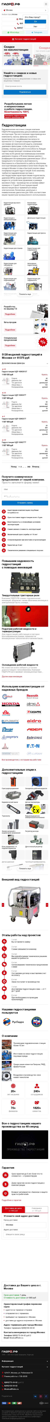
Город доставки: (11, 1220)
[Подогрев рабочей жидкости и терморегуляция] (25, 623)
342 (28, 467)
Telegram (38, 32)
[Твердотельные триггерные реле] (25, 588)
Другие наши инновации (12, 676)
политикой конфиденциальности (13, 1418)
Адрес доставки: (11, 1230)
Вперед (35, 467)
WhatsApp (14, 32)
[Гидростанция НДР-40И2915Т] (25, 378)
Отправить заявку (25, 503)
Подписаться (25, 92)
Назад (14, 467)
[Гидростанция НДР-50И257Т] (25, 425)
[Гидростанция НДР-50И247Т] (25, 401)
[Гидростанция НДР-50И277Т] (25, 449)
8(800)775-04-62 (14, 1382)
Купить (45, 375)
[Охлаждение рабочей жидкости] (25, 657)
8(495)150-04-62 (10, 1386)
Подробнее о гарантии (11, 1200)
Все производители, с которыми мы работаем (21, 760)
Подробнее (10, 314)
